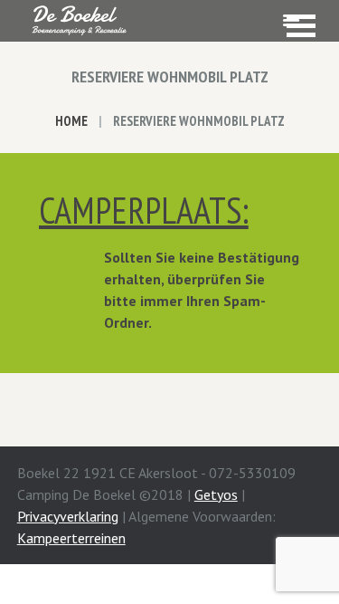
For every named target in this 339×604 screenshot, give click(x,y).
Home (71, 120)
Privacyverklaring (67, 516)
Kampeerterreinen (71, 538)
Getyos (216, 494)
